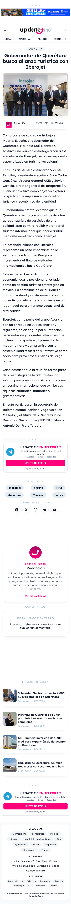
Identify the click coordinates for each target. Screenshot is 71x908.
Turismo (38, 495)
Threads (53, 885)
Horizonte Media (36, 896)
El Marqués (38, 833)
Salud (36, 844)
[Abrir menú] (5, 30)
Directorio (42, 861)
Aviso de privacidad (23, 865)
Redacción (20, 123)
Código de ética (35, 870)
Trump (45, 850)
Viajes (59, 495)
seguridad (50, 844)
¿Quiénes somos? (24, 861)
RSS (30, 885)
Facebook (12, 881)
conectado (47, 624)
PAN (59, 839)
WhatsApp (19, 885)
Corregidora (19, 833)
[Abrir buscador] (66, 30)
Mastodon (40, 885)
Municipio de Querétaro (37, 839)
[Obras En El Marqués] (35, 15)
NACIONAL (25, 39)
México (54, 833)
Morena (14, 839)
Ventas (53, 861)
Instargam (45, 881)
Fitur (59, 487)
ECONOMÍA (59, 39)
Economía (35, 48)
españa (38, 487)
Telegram (31, 881)
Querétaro (14, 495)
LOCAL (8, 39)
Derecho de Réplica (48, 865)
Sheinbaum (29, 850)
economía (15, 487)
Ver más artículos (35, 595)
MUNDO (42, 39)
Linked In (58, 881)
